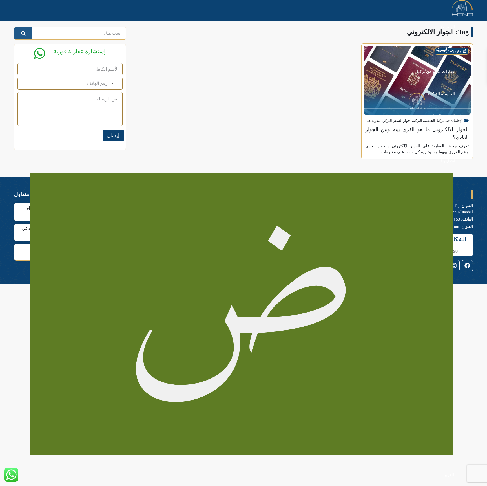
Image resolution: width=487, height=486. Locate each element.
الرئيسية (447, 27)
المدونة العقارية (441, 116)
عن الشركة (445, 49)
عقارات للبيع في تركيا (436, 71)
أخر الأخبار (446, 138)
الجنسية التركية (441, 94)
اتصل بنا (448, 161)
